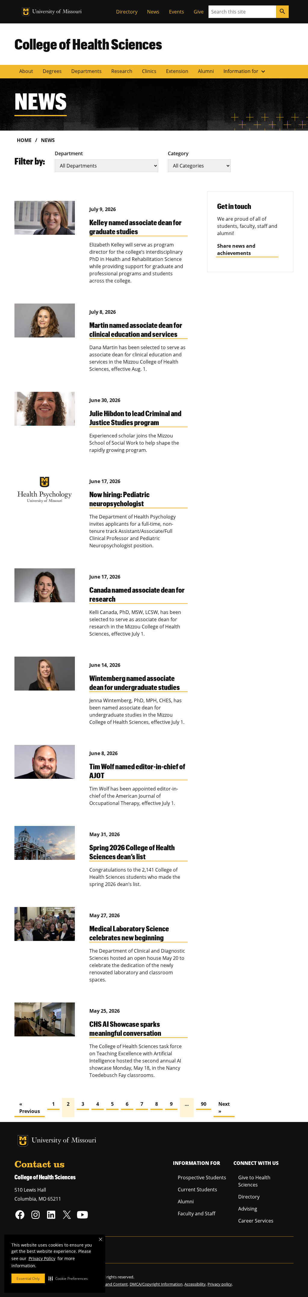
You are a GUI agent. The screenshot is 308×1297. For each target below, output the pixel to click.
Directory (126, 11)
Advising (247, 1208)
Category (178, 153)
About (26, 71)
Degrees (52, 71)
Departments (86, 71)
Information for (245, 71)
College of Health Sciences (88, 44)
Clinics (149, 71)
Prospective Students (202, 1177)
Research (121, 71)
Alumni (206, 71)
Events (176, 11)
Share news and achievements (236, 249)
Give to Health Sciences (254, 1181)
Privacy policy (220, 1284)
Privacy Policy (42, 1258)
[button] (68, 1278)
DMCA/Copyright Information (156, 1284)
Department (69, 153)
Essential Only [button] (28, 1278)
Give (199, 11)
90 (203, 1104)
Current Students (197, 1189)
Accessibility (195, 1284)
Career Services (255, 1220)
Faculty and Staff (196, 1213)
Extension (177, 71)
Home (24, 140)
